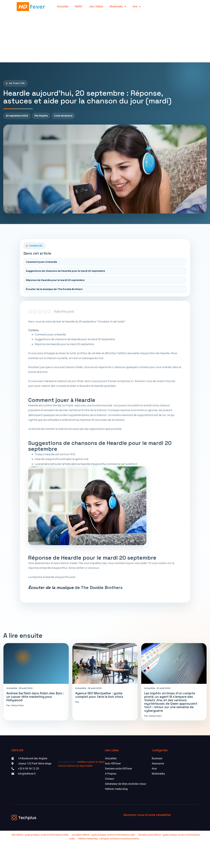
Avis (135, 6)
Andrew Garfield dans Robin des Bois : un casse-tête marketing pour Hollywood (35, 696)
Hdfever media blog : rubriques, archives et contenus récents (108, 838)
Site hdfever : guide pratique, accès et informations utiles (39, 834)
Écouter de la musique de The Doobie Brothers (54, 289)
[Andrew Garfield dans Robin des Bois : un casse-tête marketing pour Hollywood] (36, 663)
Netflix (78, 6)
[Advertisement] (105, 38)
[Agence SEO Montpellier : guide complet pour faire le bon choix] (105, 663)
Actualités (62, 6)
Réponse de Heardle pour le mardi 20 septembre (55, 280)
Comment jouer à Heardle (41, 261)
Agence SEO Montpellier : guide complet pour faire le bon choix (99, 695)
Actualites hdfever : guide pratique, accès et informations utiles (103, 834)
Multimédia (116, 6)
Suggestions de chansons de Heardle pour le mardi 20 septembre (65, 270)
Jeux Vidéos (96, 6)
